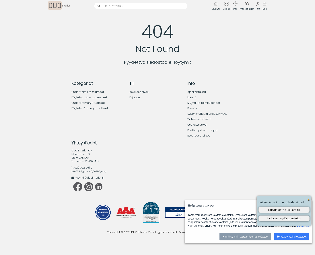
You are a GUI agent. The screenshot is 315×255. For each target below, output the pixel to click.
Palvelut (192, 108)
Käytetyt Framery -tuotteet (89, 108)
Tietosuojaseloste (199, 119)
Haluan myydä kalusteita (284, 218)
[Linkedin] (97, 189)
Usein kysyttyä (197, 124)
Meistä (191, 97)
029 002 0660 (83, 167)
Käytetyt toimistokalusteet (89, 97)
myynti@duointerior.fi (89, 177)
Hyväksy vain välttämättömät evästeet (245, 236)
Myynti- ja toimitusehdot (203, 103)
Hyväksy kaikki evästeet (291, 236)
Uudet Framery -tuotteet (88, 103)
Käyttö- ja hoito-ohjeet (203, 130)
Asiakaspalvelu (139, 92)
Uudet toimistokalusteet (87, 92)
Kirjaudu (134, 97)
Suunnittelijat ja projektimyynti (207, 114)
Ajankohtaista (196, 92)
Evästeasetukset (198, 135)
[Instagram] (88, 190)
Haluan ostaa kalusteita (284, 210)
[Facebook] (77, 190)
